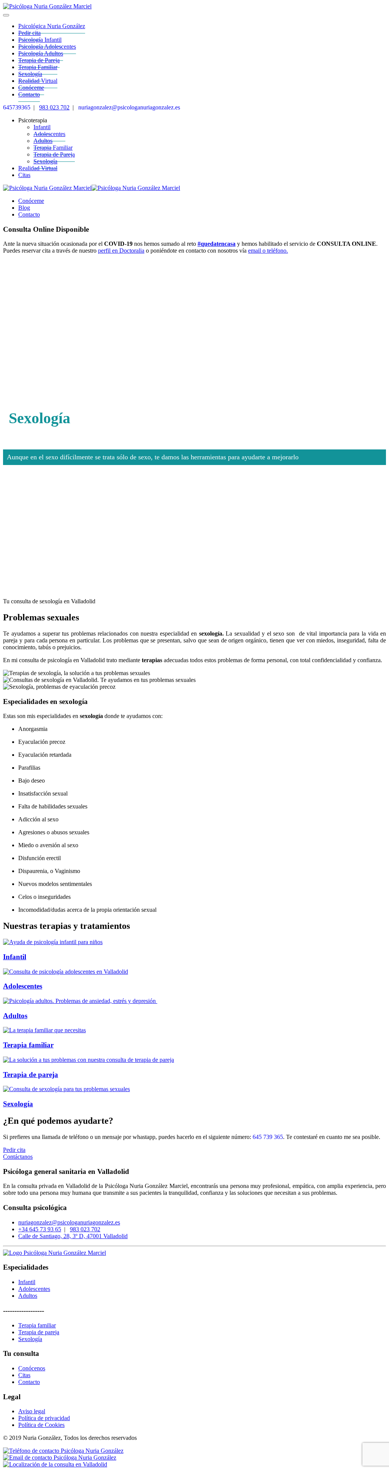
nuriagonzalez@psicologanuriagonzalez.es (129, 107)
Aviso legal (31, 1411)
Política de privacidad (44, 1418)
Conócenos (31, 1368)
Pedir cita (14, 1150)
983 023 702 (54, 107)
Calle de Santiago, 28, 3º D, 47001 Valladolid (73, 1236)
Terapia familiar (28, 1045)
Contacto (29, 94)
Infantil (14, 957)
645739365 (16, 107)
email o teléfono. (268, 250)
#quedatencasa (217, 243)
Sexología (45, 161)
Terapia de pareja (30, 1075)
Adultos (15, 1016)
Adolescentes (22, 986)
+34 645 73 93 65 (39, 1229)
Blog (24, 207)
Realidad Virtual (37, 168)
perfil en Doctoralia (121, 250)
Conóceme (31, 201)
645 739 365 (268, 1137)
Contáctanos (18, 1156)
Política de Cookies (41, 1425)
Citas (24, 175)
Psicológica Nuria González (51, 26)
